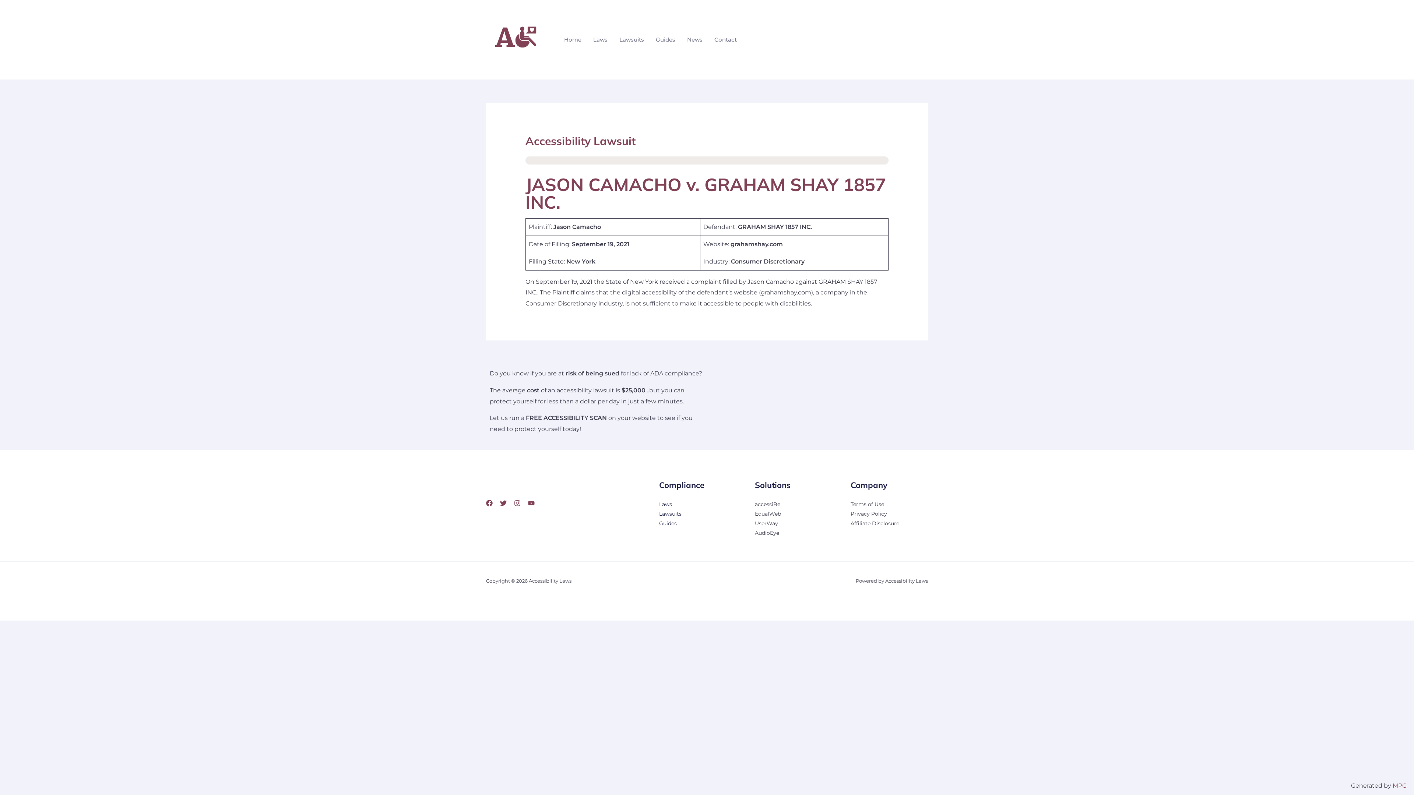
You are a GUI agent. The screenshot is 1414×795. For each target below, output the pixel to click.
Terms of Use (867, 504)
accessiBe (767, 504)
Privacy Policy (869, 513)
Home (572, 39)
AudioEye (767, 533)
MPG (1400, 785)
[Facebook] (489, 503)
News (695, 39)
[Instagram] (517, 503)
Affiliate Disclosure (875, 523)
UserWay (766, 523)
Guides (665, 39)
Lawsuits (631, 39)
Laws (600, 39)
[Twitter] (503, 503)
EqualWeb (768, 513)
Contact (725, 39)
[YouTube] (531, 503)
